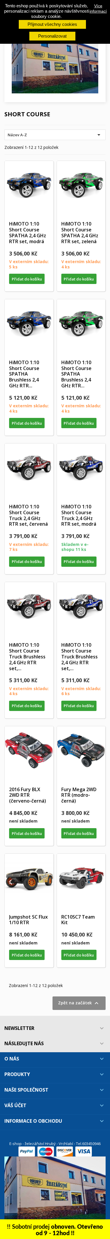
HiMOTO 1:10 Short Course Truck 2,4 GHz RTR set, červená (28, 515)
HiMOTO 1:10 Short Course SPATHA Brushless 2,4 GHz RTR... (24, 374)
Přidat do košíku (27, 279)
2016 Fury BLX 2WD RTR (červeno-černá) (27, 795)
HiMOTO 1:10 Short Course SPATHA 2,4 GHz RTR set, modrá (27, 232)
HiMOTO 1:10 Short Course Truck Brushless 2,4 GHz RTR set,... (27, 656)
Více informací (98, 9)
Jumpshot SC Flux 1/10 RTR (28, 920)
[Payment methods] (55, 1151)
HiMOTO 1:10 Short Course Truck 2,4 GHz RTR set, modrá (78, 515)
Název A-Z (55, 134)
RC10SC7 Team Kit (78, 920)
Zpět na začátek (79, 1003)
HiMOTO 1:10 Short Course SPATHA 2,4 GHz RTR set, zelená (79, 232)
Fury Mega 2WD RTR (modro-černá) (79, 795)
